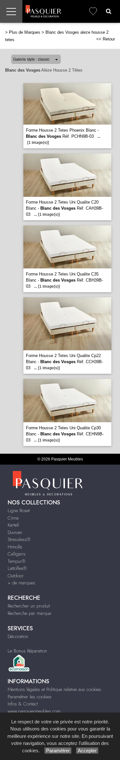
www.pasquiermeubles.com (34, 711)
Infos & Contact (23, 703)
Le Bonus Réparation (27, 650)
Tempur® (16, 561)
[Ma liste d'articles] (93, 11)
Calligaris (17, 553)
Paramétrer (58, 750)
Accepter (87, 750)
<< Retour (105, 39)
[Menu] (11, 11)
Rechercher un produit (29, 605)
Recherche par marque (29, 613)
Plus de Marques (24, 32)
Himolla (15, 546)
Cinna (13, 517)
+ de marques (21, 582)
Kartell (13, 525)
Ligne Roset (19, 510)
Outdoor (16, 575)
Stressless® (19, 539)
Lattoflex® (17, 568)
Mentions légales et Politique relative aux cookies (54, 689)
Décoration (18, 636)
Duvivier (15, 532)
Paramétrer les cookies (30, 696)
